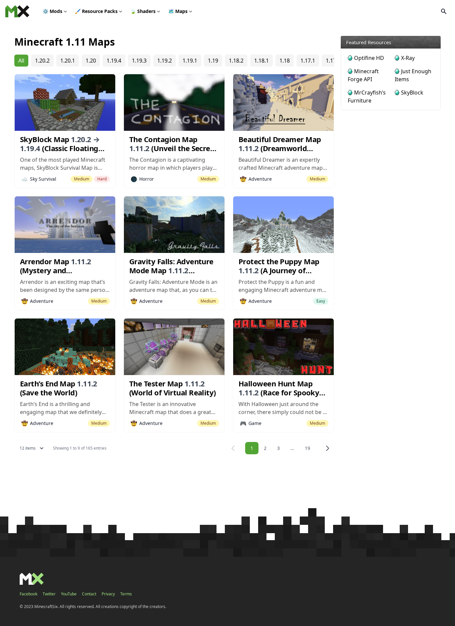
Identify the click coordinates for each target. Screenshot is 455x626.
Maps (178, 11)
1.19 (213, 60)
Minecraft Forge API (363, 75)
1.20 (91, 60)
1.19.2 (164, 60)
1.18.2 (236, 60)
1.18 (284, 60)
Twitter (49, 594)
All (21, 60)
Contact (89, 594)
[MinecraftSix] (17, 11)
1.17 (331, 60)
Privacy (108, 594)
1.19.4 (114, 60)
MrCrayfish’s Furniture (367, 96)
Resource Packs (96, 11)
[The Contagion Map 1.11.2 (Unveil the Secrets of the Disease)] (174, 102)
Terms (126, 594)
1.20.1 (67, 60)
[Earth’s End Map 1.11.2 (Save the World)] (65, 346)
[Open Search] (444, 11)
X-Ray (408, 58)
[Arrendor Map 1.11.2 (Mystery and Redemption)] (65, 224)
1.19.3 (139, 60)
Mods (52, 11)
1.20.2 (42, 60)
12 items (28, 448)
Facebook (28, 594)
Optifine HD (369, 58)
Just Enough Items (413, 75)
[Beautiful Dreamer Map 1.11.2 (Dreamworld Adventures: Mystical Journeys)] (283, 102)
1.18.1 (261, 60)
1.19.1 (190, 60)
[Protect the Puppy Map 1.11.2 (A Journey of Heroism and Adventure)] (283, 224)
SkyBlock (412, 92)
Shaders (143, 11)
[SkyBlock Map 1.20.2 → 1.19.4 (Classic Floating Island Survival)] (65, 102)
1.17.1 (307, 60)
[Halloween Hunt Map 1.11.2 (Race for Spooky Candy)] (283, 346)
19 (307, 448)
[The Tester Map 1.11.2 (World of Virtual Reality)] (174, 346)
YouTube (69, 594)
